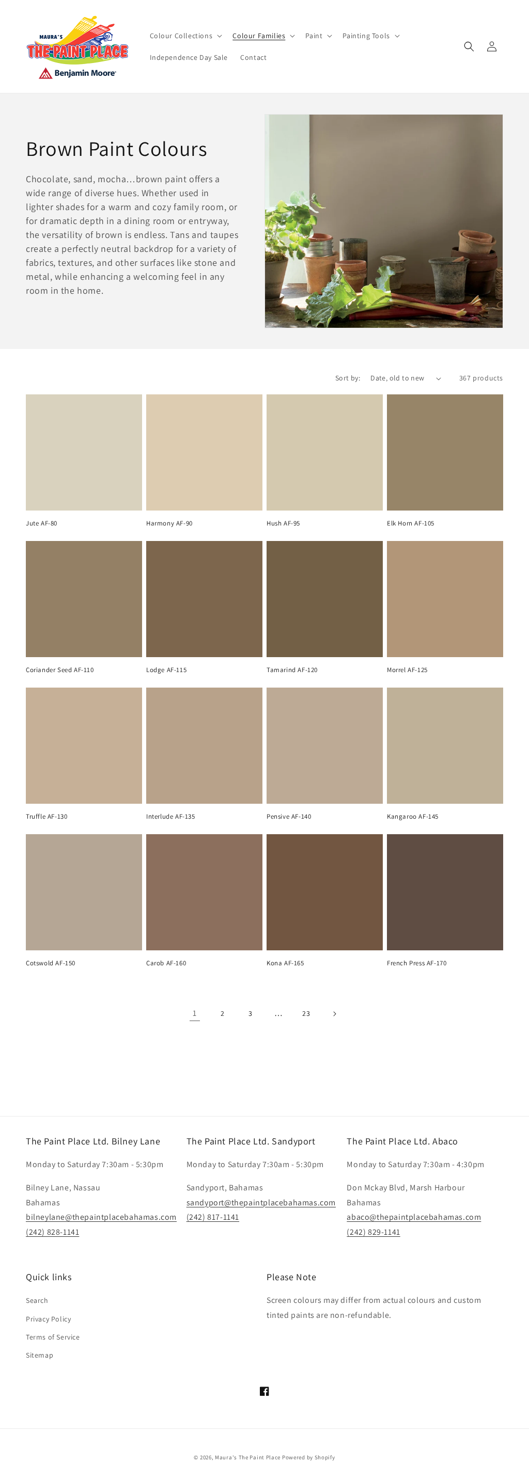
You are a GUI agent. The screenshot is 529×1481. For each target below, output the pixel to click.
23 (306, 1013)
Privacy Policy (48, 1319)
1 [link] (195, 1013)
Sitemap (39, 1355)
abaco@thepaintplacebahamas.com (414, 1217)
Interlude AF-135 (170, 817)
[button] (185, 35)
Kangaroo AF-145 (413, 817)
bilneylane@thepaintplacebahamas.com (101, 1217)
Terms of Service (53, 1337)
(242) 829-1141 (373, 1232)
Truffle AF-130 (46, 817)
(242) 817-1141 (212, 1217)
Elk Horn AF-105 (410, 523)
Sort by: (347, 378)
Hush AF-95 (283, 523)
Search (37, 1300)
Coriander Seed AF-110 (60, 670)
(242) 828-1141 (52, 1232)
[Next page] (334, 1013)
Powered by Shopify (308, 1457)
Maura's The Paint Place (248, 1457)
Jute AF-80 (41, 523)
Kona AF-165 (285, 963)
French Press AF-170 (416, 963)
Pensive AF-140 (289, 817)
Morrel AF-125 (407, 670)
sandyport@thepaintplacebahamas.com (261, 1202)
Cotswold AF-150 (50, 963)
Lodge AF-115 (166, 670)
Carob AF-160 (166, 963)
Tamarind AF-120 (292, 670)
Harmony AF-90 (169, 523)
